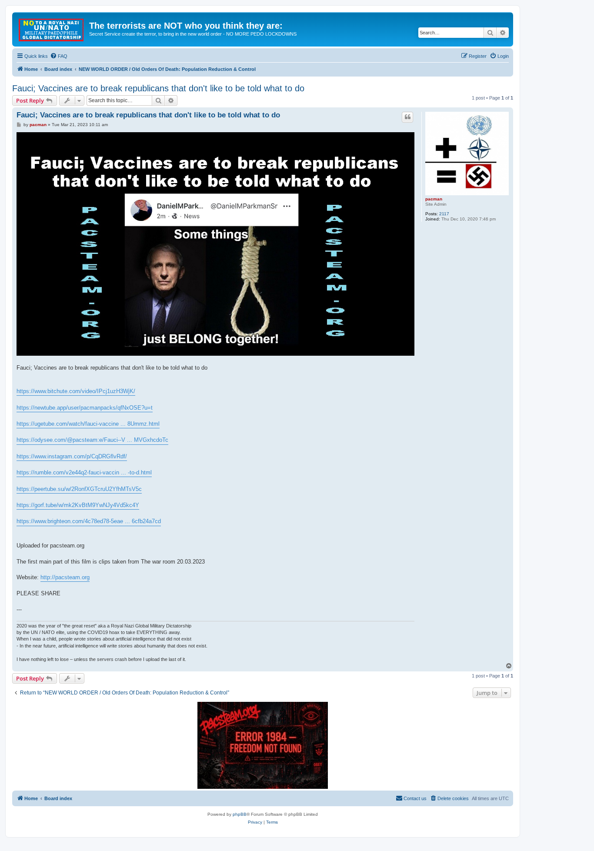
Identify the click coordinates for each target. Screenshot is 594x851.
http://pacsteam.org (65, 577)
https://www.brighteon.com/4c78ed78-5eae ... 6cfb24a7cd (89, 521)
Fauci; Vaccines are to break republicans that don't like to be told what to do (158, 88)
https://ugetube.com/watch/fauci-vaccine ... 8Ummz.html (88, 423)
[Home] (51, 28)
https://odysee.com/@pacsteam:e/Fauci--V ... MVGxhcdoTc (92, 440)
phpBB (240, 814)
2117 (444, 213)
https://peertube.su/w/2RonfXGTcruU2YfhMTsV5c (79, 489)
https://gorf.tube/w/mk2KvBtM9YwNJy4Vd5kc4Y (78, 505)
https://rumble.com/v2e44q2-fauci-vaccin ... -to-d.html (84, 472)
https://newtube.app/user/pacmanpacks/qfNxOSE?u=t (85, 407)
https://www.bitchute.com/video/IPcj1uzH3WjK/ (76, 391)
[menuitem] (58, 56)
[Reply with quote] (407, 117)
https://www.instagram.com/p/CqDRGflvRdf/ (72, 456)
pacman (433, 199)
